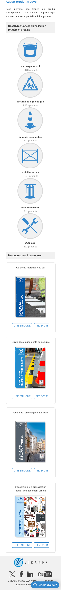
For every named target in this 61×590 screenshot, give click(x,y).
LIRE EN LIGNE (22, 325)
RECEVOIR (42, 325)
